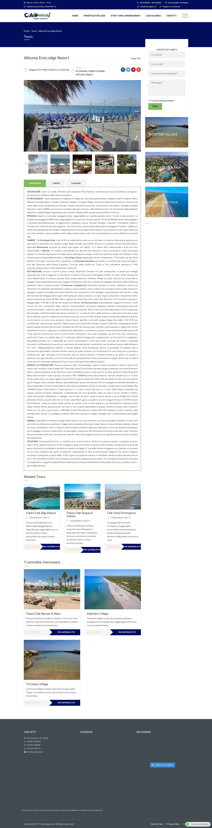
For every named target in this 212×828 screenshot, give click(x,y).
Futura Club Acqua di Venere (79, 514)
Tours (34, 31)
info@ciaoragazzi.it (34, 752)
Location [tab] (76, 183)
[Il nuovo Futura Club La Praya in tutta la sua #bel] (150, 755)
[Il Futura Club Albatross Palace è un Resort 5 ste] (162, 755)
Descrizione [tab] (35, 183)
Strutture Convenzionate (125, 16)
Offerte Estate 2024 (94, 16)
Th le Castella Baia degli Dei (164, 169)
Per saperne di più (51, 547)
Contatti (171, 16)
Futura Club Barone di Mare (43, 613)
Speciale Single (84, 75)
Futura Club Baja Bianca (41, 513)
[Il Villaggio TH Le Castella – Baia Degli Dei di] (174, 743)
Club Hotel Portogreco (121, 513)
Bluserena (81, 71)
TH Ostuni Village (37, 684)
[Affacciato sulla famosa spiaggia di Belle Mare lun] (162, 743)
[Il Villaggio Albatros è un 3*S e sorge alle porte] (174, 755)
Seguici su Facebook (171, 7)
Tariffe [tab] (56, 183)
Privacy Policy (173, 824)
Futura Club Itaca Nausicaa (163, 204)
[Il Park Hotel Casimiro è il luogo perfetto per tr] (150, 743)
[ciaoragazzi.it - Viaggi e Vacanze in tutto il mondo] (37, 15)
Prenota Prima (96, 71)
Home (75, 16)
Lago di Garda (153, 16)
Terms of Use (156, 824)
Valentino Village (97, 613)
